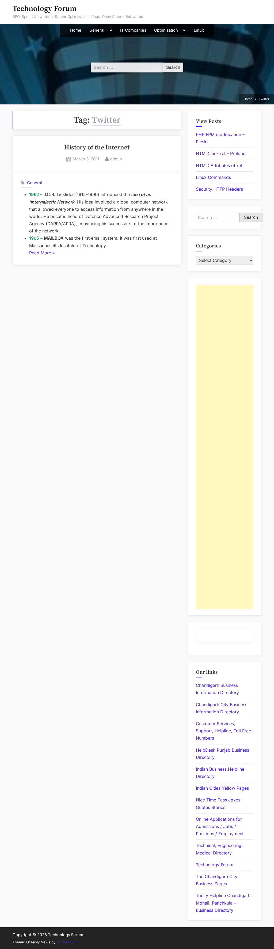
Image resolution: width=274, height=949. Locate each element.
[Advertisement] (224, 447)
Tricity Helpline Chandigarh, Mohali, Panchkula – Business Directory (224, 903)
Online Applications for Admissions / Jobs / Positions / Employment (219, 826)
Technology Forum (45, 8)
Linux (199, 30)
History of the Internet (97, 148)
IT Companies (133, 30)
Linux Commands (213, 177)
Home (75, 30)
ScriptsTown (66, 942)
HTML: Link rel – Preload (221, 153)
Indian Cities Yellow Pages (222, 788)
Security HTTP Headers (219, 189)
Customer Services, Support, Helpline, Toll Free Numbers (223, 731)
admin (116, 158)
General (96, 30)
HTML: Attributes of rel (219, 165)
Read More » (42, 253)
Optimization (166, 30)
